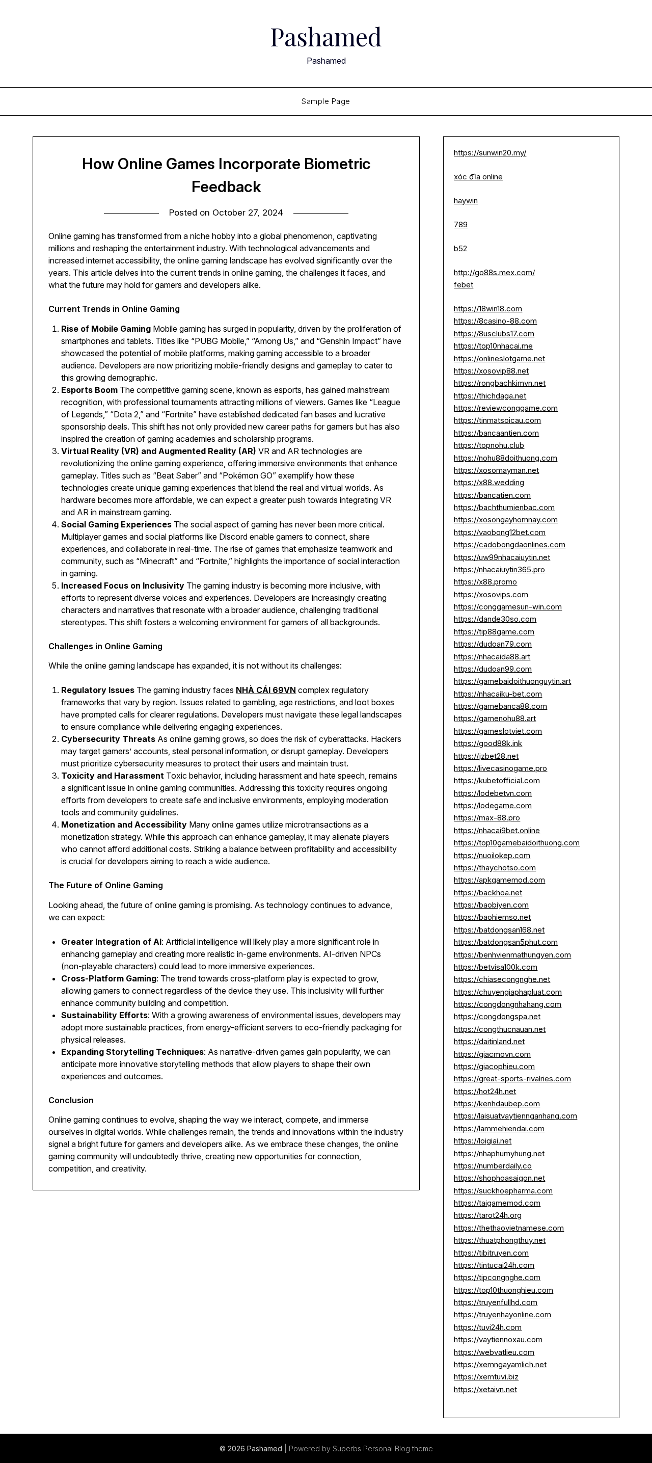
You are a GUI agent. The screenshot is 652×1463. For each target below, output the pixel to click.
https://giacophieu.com (494, 1066)
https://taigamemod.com (497, 1203)
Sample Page (326, 101)
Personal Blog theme (398, 1448)
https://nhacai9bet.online (497, 830)
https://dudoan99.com (493, 669)
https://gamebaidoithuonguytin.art (512, 681)
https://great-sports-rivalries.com (512, 1078)
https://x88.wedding (489, 482)
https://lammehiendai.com (499, 1128)
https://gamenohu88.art (495, 718)
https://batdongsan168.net (499, 930)
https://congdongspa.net (497, 1016)
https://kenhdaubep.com (497, 1103)
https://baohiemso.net (492, 917)
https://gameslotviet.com (498, 731)
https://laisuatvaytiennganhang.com (515, 1116)
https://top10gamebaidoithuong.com (517, 842)
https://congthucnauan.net (500, 1029)
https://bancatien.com (492, 495)
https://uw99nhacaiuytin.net (502, 557)
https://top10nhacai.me (493, 346)
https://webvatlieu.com (494, 1352)
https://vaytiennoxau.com (498, 1339)
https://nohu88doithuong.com (505, 458)
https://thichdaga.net (490, 396)
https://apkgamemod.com (499, 880)
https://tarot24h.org (488, 1215)
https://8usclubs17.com (494, 333)
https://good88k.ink (488, 743)
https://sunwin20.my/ (490, 152)
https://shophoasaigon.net (499, 1178)
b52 (460, 248)
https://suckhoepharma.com (503, 1190)
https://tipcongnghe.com (497, 1277)
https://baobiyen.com (491, 905)
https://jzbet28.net (486, 756)
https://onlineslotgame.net (499, 358)
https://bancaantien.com (496, 433)
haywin (466, 200)
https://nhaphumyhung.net (499, 1153)
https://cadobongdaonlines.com (509, 544)
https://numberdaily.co (493, 1166)
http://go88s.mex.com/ (494, 272)
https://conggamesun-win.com (508, 606)
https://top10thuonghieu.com (503, 1290)
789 (461, 224)
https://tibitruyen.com (491, 1253)
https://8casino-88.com (495, 321)
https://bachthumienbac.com (504, 507)
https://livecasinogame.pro (500, 768)
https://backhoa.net (488, 892)
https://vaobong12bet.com (500, 532)
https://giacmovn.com (492, 1054)
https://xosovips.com (491, 594)
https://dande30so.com (495, 619)
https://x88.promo (485, 582)
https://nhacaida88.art (492, 656)
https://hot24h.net (485, 1091)
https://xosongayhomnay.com (506, 519)
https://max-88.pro (487, 817)
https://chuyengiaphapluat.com (508, 992)
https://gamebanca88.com (500, 706)
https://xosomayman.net (496, 470)
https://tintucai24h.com (494, 1265)
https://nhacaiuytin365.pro (499, 569)
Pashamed (326, 36)
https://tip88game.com (494, 631)
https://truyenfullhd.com (495, 1302)
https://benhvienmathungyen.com (512, 955)
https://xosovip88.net (491, 371)
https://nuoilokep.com (492, 855)
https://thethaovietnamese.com (509, 1228)
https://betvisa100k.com (495, 967)
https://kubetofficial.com (497, 780)
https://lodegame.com (493, 805)
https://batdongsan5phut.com (506, 942)
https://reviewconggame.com (506, 408)
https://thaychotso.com (495, 867)
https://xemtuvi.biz (486, 1376)
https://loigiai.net (482, 1141)
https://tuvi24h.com (488, 1327)
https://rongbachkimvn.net (500, 383)
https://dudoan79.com (493, 644)
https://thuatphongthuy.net (500, 1240)
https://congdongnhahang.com (507, 1004)
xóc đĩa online (478, 176)
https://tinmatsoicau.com (497, 420)
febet (463, 284)
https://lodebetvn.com (493, 793)
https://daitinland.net (489, 1041)
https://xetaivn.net (485, 1389)
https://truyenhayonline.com (502, 1314)
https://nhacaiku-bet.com (498, 694)
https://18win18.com (488, 308)
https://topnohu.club (489, 445)
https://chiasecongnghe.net (502, 979)
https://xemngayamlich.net (500, 1364)
